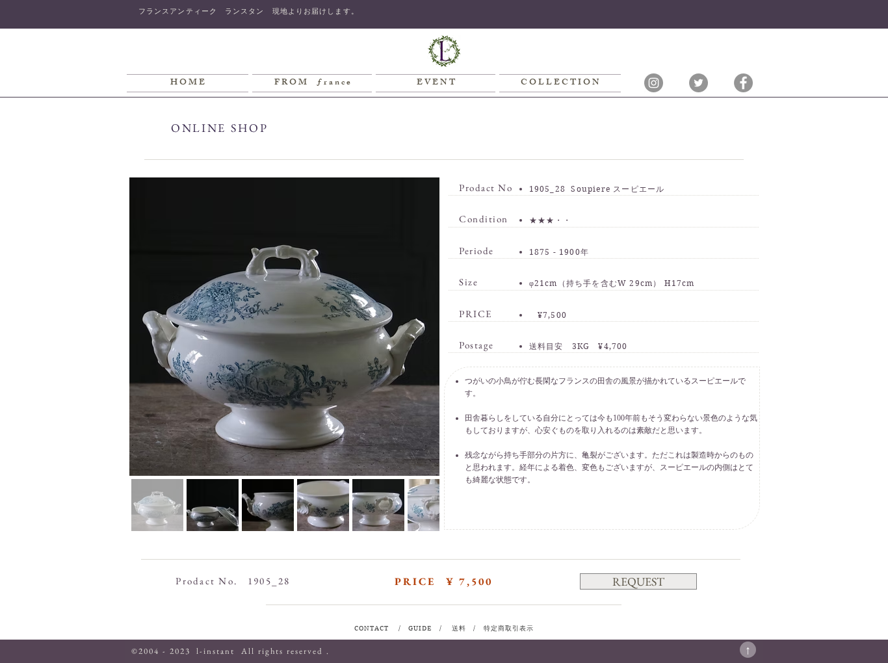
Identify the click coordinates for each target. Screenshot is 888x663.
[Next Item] (419, 326)
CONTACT (372, 628)
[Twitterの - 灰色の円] (698, 82)
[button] (638, 581)
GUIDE (421, 628)
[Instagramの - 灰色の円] (653, 82)
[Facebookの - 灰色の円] (743, 82)
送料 (459, 628)
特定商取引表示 (507, 628)
